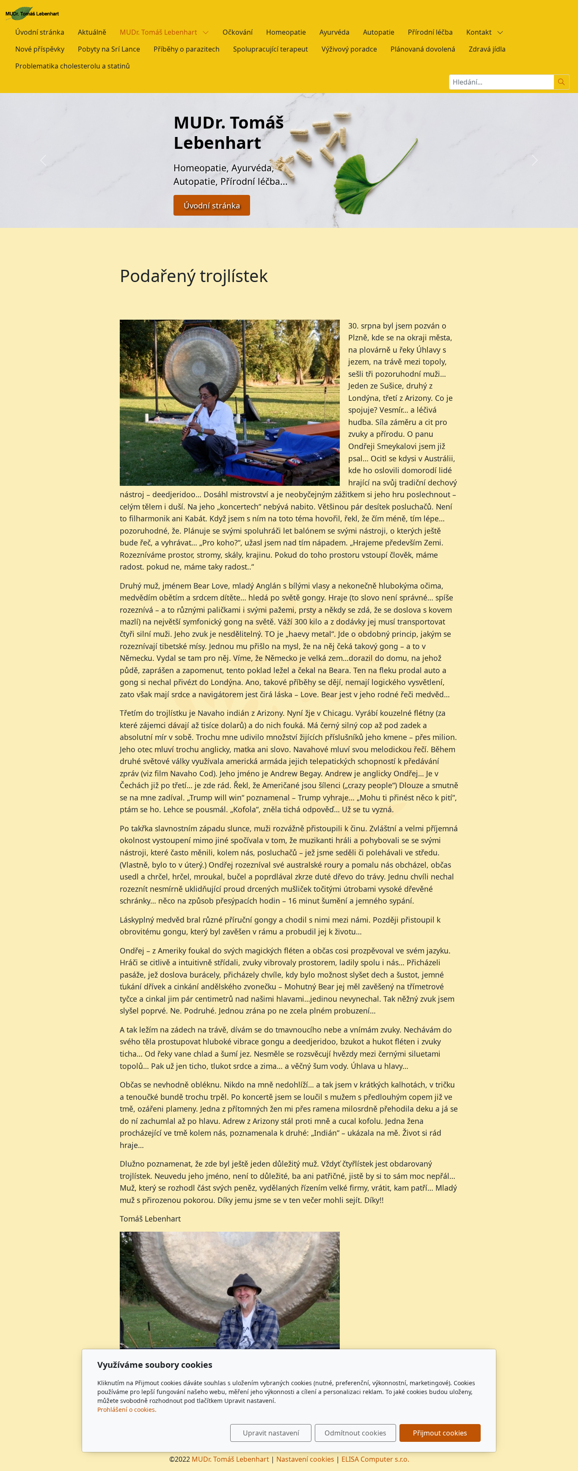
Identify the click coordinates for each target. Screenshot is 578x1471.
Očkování (238, 32)
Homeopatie (286, 32)
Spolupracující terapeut (270, 49)
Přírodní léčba (430, 32)
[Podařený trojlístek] (230, 1313)
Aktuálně (92, 32)
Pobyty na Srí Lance (109, 49)
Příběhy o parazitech (187, 49)
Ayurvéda (334, 32)
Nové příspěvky (39, 49)
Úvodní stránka (39, 32)
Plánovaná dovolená (423, 49)
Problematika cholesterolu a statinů (72, 66)
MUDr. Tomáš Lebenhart (159, 32)
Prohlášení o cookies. (127, 1409)
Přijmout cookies (440, 1433)
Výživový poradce (349, 49)
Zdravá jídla (487, 49)
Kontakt (479, 32)
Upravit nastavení (271, 1433)
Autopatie (378, 32)
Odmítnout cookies (355, 1433)
